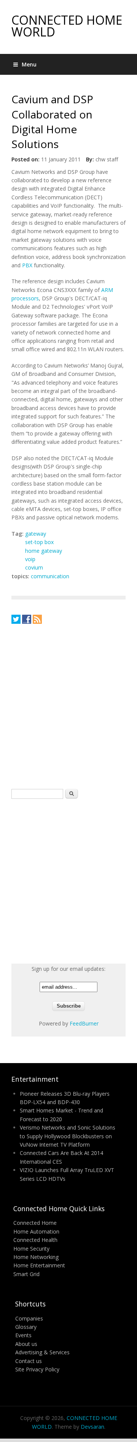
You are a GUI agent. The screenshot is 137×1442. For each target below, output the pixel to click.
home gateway (43, 550)
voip (30, 559)
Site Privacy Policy (37, 1369)
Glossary (26, 1326)
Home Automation (36, 1231)
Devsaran (92, 1426)
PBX (27, 265)
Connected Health (35, 1239)
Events (23, 1335)
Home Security (31, 1248)
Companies (29, 1318)
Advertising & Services (42, 1352)
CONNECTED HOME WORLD (66, 26)
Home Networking (36, 1257)
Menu (29, 64)
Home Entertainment (39, 1265)
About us (26, 1343)
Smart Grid (26, 1274)
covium (34, 567)
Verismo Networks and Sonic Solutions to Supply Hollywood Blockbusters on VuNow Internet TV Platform (67, 1136)
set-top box (39, 542)
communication (50, 576)
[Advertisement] (68, 706)
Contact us (28, 1361)
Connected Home (35, 1222)
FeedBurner (84, 1023)
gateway (35, 533)
